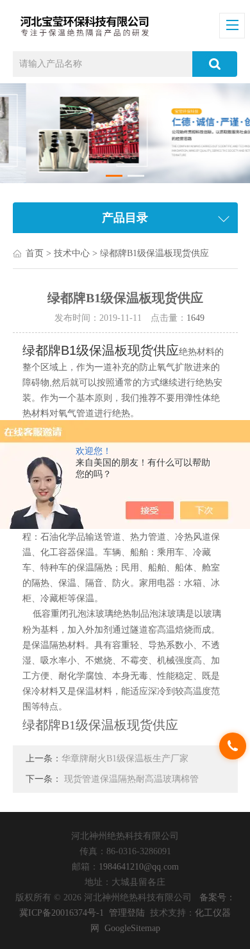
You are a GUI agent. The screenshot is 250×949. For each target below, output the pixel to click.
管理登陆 (127, 913)
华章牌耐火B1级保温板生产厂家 (125, 758)
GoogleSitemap (132, 928)
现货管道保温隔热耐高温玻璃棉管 (131, 779)
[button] (114, 176)
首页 (35, 253)
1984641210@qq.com (139, 867)
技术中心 (72, 253)
